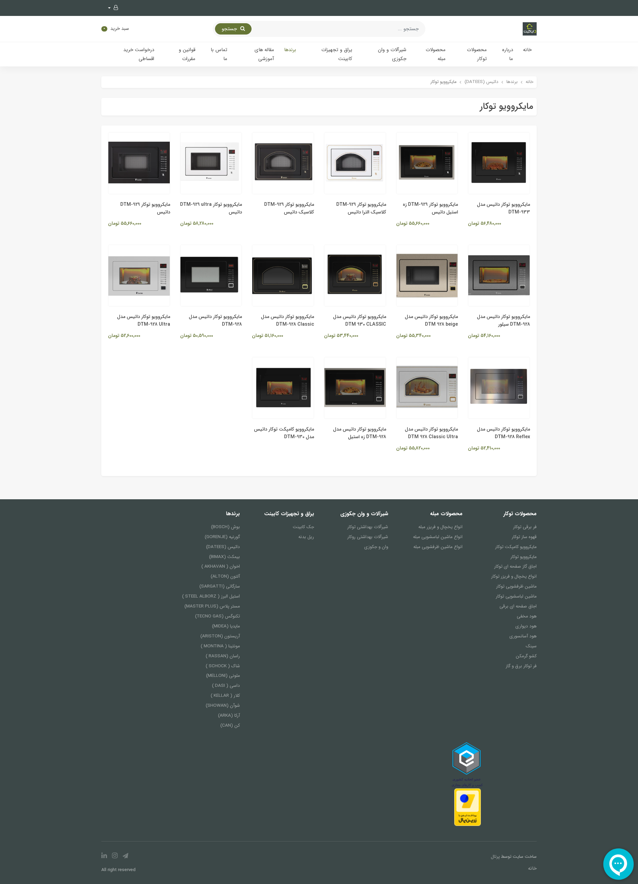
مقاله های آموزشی (264, 54)
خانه (527, 50)
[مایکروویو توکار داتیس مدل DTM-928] (211, 275)
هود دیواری (526, 626)
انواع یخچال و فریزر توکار (514, 576)
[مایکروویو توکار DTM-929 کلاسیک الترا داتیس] (355, 163)
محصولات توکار (477, 54)
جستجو (230, 29)
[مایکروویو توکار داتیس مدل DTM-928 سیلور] (499, 275)
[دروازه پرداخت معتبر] (467, 807)
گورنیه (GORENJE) (222, 536)
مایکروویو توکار (523, 556)
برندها (290, 50)
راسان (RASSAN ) (223, 656)
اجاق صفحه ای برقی (518, 606)
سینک (531, 646)
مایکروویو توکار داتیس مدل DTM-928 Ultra (143, 320)
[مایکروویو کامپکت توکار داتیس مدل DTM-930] (283, 388)
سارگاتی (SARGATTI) (219, 586)
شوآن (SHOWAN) (223, 705)
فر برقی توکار (525, 526)
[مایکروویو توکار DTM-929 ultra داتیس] (211, 163)
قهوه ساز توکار (524, 536)
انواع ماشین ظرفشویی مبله (437, 546)
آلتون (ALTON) (225, 576)
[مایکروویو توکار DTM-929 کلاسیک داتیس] (283, 163)
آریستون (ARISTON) (220, 636)
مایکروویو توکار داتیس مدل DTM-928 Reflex (503, 433)
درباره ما (507, 54)
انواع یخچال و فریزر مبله (440, 526)
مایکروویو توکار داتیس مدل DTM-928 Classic (287, 320)
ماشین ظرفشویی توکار (516, 586)
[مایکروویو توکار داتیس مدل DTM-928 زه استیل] (355, 388)
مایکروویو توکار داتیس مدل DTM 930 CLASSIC (359, 320)
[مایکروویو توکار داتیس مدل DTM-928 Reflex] (499, 388)
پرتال (495, 856)
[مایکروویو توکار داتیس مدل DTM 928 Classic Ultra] (427, 388)
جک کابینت (303, 526)
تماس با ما (219, 54)
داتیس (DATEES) (223, 546)
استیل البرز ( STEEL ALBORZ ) (211, 596)
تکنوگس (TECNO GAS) (217, 616)
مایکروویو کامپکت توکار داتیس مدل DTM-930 (284, 433)
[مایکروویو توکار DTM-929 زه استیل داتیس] (427, 163)
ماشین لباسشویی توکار (516, 596)
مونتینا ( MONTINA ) (220, 646)
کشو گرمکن (526, 656)
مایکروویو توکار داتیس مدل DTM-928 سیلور (503, 320)
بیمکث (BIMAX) (224, 556)
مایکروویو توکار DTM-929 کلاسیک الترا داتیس (361, 208)
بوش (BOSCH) (225, 526)
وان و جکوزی (376, 546)
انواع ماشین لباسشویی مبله (437, 536)
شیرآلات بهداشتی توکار (367, 526)
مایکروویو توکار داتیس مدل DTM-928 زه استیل (359, 433)
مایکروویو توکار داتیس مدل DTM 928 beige (431, 320)
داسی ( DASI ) (226, 685)
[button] (113, 8)
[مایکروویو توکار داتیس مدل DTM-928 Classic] (283, 275)
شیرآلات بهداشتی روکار (367, 536)
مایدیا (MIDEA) (226, 626)
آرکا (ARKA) (229, 715)
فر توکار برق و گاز (521, 666)
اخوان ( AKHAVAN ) (220, 566)
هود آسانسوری (523, 636)
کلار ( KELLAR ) (225, 695)
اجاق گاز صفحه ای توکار (515, 566)
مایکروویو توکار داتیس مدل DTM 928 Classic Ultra (431, 433)
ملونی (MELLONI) (223, 675)
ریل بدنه (306, 536)
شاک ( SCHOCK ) (223, 666)
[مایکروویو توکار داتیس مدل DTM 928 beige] (427, 275)
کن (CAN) (230, 725)
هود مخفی (527, 616)
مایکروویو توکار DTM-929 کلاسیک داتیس (289, 208)
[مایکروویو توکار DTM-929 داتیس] (139, 163)
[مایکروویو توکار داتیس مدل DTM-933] (499, 163)
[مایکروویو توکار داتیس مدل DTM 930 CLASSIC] (355, 275)
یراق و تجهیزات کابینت (336, 54)
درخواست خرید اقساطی (138, 54)
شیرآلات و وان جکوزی (392, 54)
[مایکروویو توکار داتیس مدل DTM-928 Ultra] (139, 275)
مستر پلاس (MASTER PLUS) (212, 606)
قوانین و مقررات (187, 54)
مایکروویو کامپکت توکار (516, 546)
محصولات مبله (436, 54)
